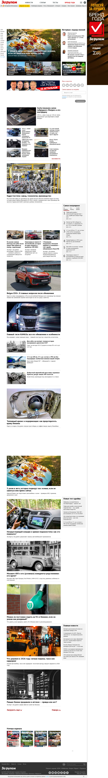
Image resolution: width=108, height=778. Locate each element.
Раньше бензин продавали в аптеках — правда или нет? (32, 702)
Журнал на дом (24, 6)
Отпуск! (58, 6)
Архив (84, 773)
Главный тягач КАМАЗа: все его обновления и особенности (33, 334)
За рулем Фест (6, 764)
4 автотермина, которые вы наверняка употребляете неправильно (54, 152)
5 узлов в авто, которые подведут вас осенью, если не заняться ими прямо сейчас (31, 489)
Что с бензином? (49, 6)
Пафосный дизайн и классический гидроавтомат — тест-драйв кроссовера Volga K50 (74, 214)
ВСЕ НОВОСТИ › (56, 159)
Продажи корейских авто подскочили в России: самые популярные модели (26, 152)
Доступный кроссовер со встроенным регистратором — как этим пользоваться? (73, 517)
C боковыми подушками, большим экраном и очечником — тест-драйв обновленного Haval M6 (51, 245)
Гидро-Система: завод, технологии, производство (29, 196)
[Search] (84, 764)
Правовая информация (21, 773)
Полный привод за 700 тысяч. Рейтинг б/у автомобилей (74, 240)
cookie (47, 776)
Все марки (2, 57)
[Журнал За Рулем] (14, 739)
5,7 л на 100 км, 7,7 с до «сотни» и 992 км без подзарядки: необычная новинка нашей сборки (75, 232)
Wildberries (64, 768)
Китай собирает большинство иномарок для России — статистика (73, 645)
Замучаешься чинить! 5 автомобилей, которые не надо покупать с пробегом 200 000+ (33, 244)
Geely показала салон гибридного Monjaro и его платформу (48, 110)
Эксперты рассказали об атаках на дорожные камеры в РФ (72, 629)
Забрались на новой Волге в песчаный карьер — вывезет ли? (72, 502)
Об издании (5, 773)
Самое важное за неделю (70, 89)
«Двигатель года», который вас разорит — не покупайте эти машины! (27, 142)
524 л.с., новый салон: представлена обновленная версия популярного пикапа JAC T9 (26, 133)
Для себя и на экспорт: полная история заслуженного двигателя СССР (74, 248)
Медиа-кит (38, 773)
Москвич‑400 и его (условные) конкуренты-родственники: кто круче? (33, 574)
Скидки (64, 6)
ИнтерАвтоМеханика (10, 6)
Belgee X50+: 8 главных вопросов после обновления (30, 293)
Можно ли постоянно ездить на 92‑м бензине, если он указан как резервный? (31, 618)
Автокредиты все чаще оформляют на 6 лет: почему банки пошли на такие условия (73, 640)
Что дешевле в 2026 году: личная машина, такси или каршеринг (31, 659)
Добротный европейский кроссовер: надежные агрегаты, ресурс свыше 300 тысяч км (43, 373)
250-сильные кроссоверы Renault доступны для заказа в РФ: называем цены (73, 656)
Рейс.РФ (79, 773)
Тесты (55, 2)
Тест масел (71, 6)
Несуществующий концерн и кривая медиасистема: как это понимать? (33, 532)
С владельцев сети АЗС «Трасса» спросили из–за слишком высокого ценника (72, 634)
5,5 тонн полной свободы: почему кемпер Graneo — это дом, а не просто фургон (54, 131)
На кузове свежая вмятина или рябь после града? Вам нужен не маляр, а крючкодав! (15, 244)
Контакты (31, 773)
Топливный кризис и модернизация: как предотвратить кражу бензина (32, 422)
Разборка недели (36, 6)
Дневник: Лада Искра (82, 6)
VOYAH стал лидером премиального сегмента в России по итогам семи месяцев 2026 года (73, 650)
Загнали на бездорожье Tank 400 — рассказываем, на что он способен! (73, 512)
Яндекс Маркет (74, 768)
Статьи (43, 2)
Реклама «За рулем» (80, 772)
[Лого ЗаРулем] (9, 2)
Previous (9, 45)
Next (59, 45)
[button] (84, 776)
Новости (29, 2)
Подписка (83, 768)
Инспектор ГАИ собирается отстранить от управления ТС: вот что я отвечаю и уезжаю (74, 223)
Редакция (11, 773)
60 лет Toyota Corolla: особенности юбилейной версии (54, 142)
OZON (58, 768)
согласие (64, 97)
